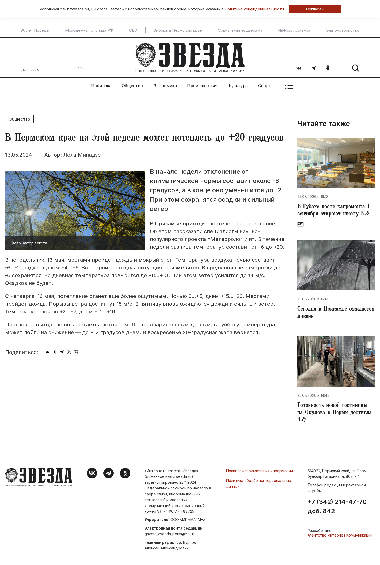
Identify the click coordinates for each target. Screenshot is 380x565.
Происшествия (202, 85)
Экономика (165, 85)
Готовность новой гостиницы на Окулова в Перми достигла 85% (334, 413)
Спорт (264, 85)
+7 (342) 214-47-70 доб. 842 (337, 506)
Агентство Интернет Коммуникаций (340, 535)
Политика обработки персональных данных (258, 483)
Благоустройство (342, 30)
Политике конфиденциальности (254, 8)
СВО (133, 30)
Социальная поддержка (240, 30)
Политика (101, 85)
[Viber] (76, 352)
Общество (132, 85)
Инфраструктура (294, 30)
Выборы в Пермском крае (177, 30)
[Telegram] (62, 352)
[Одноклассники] (54, 352)
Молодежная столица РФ (89, 30)
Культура (238, 85)
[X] (69, 352)
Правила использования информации (259, 470)
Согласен (315, 8)
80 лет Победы (35, 30)
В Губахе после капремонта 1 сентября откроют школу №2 (333, 210)
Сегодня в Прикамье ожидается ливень (335, 313)
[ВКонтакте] (47, 352)
